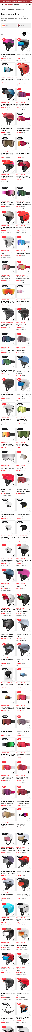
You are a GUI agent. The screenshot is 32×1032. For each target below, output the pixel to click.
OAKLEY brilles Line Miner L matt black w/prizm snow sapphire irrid (8, 80)
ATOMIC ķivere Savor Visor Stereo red (8, 969)
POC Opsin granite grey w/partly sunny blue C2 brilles (22, 685)
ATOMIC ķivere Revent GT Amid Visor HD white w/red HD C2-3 (8, 610)
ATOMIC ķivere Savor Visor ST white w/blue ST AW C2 (23, 395)
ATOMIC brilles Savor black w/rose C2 (6, 277)
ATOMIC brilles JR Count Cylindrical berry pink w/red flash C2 (23, 129)
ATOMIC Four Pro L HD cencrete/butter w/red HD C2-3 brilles (23, 707)
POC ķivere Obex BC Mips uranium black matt (23, 515)
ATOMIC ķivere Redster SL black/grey (8, 660)
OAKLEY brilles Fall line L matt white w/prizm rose (23, 302)
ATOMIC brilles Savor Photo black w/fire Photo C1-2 (8, 444)
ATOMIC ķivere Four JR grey (22, 660)
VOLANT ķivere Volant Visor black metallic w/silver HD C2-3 (7, 635)
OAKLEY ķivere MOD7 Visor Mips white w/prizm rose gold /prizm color (8, 849)
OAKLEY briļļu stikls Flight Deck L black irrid (23, 467)
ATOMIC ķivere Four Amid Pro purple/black (8, 55)
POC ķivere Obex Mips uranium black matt (22, 538)
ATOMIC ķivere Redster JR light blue (8, 920)
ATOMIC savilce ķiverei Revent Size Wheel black (7, 1019)
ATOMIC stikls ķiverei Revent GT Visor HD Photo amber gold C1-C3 (8, 154)
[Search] (23, 4)
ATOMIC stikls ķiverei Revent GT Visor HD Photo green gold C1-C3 (23, 444)
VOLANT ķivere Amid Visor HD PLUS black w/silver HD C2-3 (8, 944)
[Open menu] (2, 4)
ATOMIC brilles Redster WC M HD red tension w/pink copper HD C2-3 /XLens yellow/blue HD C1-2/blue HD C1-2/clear (23, 104)
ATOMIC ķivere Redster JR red (23, 227)
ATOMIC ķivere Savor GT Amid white (7, 420)
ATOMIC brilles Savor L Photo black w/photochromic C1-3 (7, 732)
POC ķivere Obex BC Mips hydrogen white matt (8, 538)
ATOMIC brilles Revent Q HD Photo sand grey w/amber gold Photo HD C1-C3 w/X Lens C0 (7, 825)
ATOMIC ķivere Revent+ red (22, 994)
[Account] (26, 4)
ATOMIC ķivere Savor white (22, 969)
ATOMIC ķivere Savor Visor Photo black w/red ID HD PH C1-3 (23, 895)
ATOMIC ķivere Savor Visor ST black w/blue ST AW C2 (23, 55)
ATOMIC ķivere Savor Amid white (8, 252)
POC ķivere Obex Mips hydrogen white (7, 560)
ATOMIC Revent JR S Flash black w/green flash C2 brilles (8, 755)
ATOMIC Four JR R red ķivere (7, 490)
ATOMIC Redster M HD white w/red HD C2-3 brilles (7, 777)
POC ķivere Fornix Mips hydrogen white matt (7, 515)
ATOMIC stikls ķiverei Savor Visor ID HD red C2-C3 (8, 302)
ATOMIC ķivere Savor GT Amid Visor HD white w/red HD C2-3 (22, 944)
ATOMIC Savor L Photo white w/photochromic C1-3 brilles (22, 490)
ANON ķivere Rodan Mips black (8, 685)
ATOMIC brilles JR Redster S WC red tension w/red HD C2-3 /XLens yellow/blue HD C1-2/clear (23, 755)
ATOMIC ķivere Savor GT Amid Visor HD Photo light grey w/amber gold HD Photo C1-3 (23, 849)
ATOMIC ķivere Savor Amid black (8, 994)
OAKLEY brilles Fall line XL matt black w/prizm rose (23, 154)
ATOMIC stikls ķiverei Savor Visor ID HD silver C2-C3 (7, 467)
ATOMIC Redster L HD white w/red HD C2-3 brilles (22, 777)
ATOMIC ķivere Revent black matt (7, 324)
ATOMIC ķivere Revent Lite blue (8, 585)
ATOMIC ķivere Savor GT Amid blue (22, 372)
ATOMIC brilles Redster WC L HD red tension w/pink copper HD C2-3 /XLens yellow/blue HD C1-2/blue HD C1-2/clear (8, 802)
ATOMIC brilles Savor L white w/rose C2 (22, 349)
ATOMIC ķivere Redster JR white (23, 920)
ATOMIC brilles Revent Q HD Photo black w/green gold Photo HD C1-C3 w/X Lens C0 (23, 420)
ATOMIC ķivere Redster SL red (23, 872)
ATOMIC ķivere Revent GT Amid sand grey (8, 227)
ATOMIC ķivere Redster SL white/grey (8, 895)
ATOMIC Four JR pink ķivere (22, 585)
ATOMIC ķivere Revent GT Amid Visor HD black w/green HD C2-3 (23, 610)
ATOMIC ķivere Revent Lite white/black (23, 560)
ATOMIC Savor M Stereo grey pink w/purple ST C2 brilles (23, 732)
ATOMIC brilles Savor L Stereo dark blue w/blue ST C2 (7, 349)
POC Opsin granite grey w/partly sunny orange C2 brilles (8, 707)
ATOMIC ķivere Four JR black (7, 395)
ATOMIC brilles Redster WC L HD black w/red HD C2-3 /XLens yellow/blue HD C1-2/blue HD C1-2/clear (23, 802)
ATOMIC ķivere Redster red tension (22, 80)
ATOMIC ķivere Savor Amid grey (23, 635)
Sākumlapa (3, 9)
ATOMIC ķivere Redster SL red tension (8, 177)
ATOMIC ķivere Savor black (22, 324)
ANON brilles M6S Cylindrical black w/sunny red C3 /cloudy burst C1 (23, 825)
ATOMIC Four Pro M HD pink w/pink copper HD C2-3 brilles (7, 203)
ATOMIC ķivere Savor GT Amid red (7, 129)
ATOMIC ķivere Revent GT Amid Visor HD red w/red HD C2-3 (23, 177)
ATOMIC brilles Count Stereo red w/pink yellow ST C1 (23, 277)
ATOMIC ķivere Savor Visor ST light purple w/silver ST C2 (8, 872)
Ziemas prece (11, 9)
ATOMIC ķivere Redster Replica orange (22, 1017)
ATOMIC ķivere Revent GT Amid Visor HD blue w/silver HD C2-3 (8, 104)
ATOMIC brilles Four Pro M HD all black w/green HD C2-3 (8, 371)
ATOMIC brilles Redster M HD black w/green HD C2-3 (23, 203)
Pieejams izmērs (8, 60)
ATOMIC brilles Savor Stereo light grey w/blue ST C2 (23, 252)
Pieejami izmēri (23, 60)
